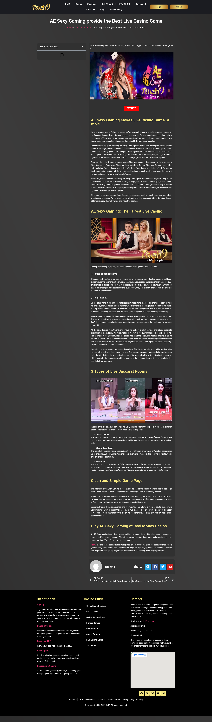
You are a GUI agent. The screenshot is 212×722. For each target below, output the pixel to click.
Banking (139, 4)
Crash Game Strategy (96, 606)
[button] (83, 47)
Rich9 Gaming (116, 9)
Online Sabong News (95, 617)
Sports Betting (93, 634)
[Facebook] (141, 693)
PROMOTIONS (124, 4)
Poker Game (92, 628)
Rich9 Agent (107, 4)
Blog (102, 9)
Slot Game (91, 645)
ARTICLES (90, 9)
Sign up (78, 4)
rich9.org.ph (148, 621)
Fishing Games (93, 623)
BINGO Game (92, 612)
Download (91, 4)
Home (70, 27)
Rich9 (67, 4)
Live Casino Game (83, 27)
